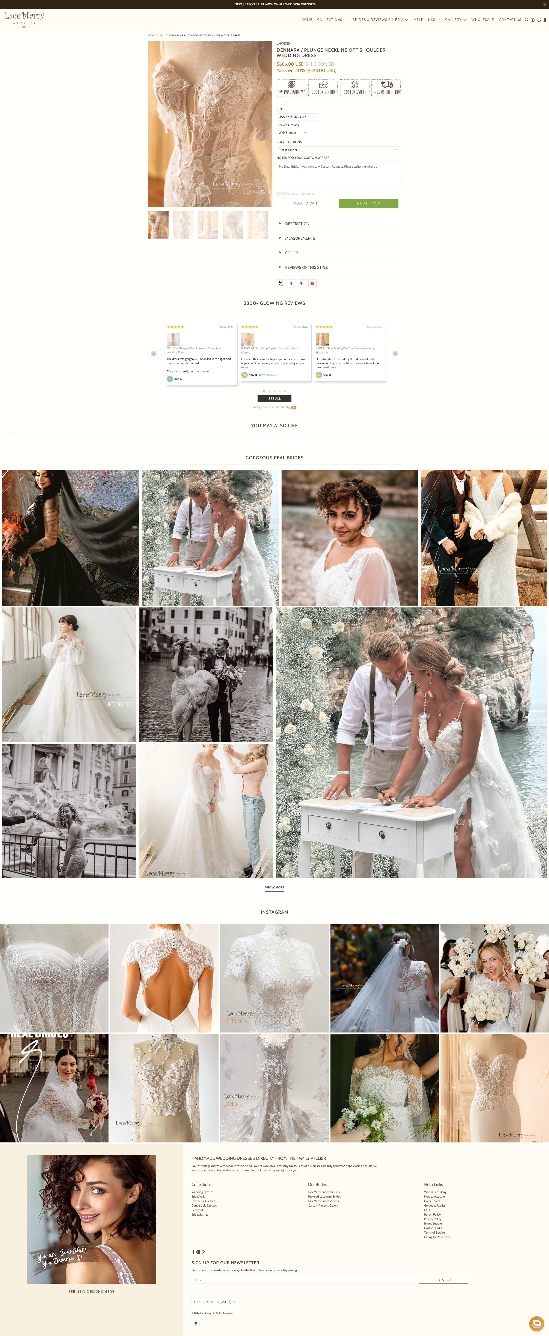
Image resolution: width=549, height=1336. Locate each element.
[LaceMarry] (24, 20)
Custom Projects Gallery (323, 1205)
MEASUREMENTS (297, 238)
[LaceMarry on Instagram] (198, 1253)
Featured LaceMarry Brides (324, 1196)
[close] (545, 4)
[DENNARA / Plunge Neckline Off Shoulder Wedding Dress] (210, 124)
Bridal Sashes (200, 1214)
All (162, 35)
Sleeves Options (288, 125)
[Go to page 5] (285, 391)
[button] (536, 1323)
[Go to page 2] (269, 391)
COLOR (288, 253)
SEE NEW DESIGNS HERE (91, 1291)
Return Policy (432, 1214)
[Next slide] (395, 353)
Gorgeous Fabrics (434, 1205)
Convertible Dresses (204, 1205)
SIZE (280, 109)
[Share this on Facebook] (291, 283)
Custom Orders (433, 1228)
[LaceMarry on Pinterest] (203, 1253)
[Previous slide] (154, 353)
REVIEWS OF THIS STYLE (303, 267)
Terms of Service (434, 1232)
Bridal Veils (198, 1196)
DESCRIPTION (294, 223)
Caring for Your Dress (437, 1237)
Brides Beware (433, 1223)
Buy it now (368, 203)
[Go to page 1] (264, 391)
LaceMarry (205, 1313)
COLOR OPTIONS (289, 142)
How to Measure (434, 1196)
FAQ (427, 1210)
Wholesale (482, 20)
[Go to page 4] (280, 391)
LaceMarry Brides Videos (323, 1201)
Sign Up (443, 1280)
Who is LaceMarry (435, 1192)
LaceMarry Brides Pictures (324, 1192)
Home (306, 20)
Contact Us (510, 20)
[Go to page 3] (274, 391)
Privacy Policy (432, 1219)
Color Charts (432, 1201)
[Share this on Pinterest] (302, 283)
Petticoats (198, 1210)
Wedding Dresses (202, 1192)
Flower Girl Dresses (203, 1201)
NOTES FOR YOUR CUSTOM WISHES (303, 158)
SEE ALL (274, 399)
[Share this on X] (281, 283)
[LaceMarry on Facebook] (193, 1253)
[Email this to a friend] (312, 283)
